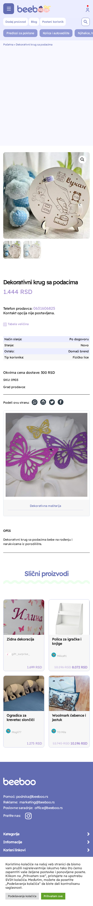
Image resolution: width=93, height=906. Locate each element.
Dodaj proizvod (15, 21)
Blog (34, 21)
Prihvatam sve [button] (53, 896)
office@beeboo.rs (48, 808)
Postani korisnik (53, 21)
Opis (7, 531)
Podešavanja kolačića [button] (22, 896)
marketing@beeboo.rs (36, 802)
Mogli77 (16, 732)
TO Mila (61, 732)
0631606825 (44, 308)
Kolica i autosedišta (56, 33)
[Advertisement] (46, 94)
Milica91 (62, 656)
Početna (8, 44)
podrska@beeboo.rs (31, 796)
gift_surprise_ (21, 654)
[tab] (7, 532)
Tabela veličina (18, 324)
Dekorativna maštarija (45, 506)
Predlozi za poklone (20, 33)
